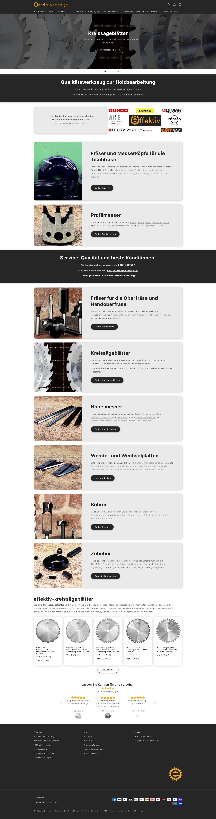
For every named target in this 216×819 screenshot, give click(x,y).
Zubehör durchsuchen (105, 576)
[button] (44, 11)
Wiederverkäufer (41, 749)
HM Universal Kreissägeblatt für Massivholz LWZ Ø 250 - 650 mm (46, 651)
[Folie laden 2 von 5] (101, 71)
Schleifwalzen (156, 173)
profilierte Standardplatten (146, 466)
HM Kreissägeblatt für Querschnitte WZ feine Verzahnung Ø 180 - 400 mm (107, 650)
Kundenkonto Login (42, 758)
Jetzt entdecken (102, 478)
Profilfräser (153, 315)
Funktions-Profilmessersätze (149, 469)
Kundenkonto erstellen (44, 753)
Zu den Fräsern (102, 188)
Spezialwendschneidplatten (118, 466)
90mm (166, 222)
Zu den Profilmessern (105, 234)
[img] (108, 688)
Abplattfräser (97, 173)
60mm (148, 222)
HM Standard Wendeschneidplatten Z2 (149, 463)
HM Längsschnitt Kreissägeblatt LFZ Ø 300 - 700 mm (138, 650)
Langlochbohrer (130, 512)
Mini (97, 466)
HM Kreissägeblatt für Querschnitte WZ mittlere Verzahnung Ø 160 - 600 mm (77, 650)
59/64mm (157, 222)
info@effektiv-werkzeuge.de (146, 741)
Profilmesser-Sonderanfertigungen (114, 226)
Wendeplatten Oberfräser (123, 315)
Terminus (146, 414)
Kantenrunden (123, 469)
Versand (112, 811)
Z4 (92, 466)
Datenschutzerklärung (94, 749)
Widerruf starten (91, 745)
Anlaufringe (160, 564)
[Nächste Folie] (118, 71)
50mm (141, 222)
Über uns (38, 732)
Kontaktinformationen (136, 811)
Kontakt (137, 732)
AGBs (86, 732)
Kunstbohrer (120, 515)
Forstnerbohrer (134, 515)
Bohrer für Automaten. (102, 518)
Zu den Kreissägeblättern (107, 380)
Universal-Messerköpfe (125, 170)
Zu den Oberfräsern (104, 327)
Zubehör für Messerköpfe (121, 560)
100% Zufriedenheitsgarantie (130, 94)
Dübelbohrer (114, 512)
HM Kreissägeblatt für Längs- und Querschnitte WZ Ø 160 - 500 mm (167, 650)
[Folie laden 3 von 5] (105, 71)
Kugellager (96, 567)
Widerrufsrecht (90, 741)
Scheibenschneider (153, 515)
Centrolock (122, 417)
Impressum (88, 736)
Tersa (137, 414)
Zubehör (95, 177)
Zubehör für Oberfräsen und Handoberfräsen (125, 564)
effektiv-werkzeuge (47, 811)
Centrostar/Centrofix (101, 417)
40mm (133, 222)
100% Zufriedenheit (42, 745)
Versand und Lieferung (44, 736)
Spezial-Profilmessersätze (150, 226)
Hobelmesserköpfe (125, 173)
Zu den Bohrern (102, 527)
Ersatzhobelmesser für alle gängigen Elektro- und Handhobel (121, 421)
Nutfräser (143, 170)
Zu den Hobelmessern (157, 54)
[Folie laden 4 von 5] (109, 71)
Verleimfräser (155, 170)
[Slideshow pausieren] (124, 71)
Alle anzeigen (108, 670)
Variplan (156, 414)
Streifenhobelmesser (145, 417)
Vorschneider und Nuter (103, 469)
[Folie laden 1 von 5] (98, 71)
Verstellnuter (142, 173)
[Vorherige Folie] (91, 71)
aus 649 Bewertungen (108, 691)
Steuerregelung (91, 753)
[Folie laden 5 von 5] (112, 71)
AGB (105, 811)
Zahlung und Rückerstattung (46, 741)
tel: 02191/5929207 (142, 736)
